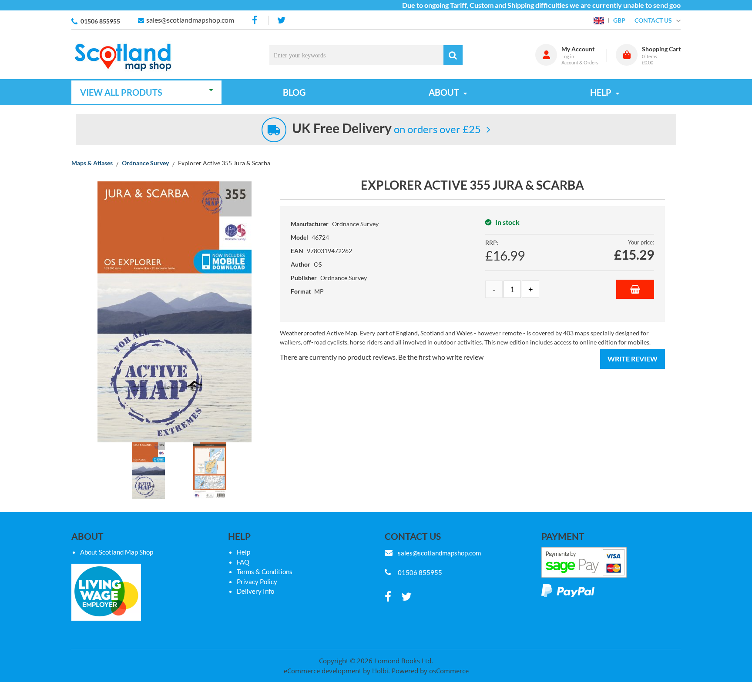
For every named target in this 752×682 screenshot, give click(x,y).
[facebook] (255, 20)
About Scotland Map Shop (116, 552)
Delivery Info (255, 591)
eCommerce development (322, 670)
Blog (294, 92)
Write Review (633, 358)
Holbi (380, 670)
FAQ (243, 562)
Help (243, 552)
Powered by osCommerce (430, 670)
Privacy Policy (257, 581)
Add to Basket (635, 289)
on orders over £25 (386, 129)
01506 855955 (100, 21)
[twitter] (281, 20)
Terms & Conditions (264, 571)
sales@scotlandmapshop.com (190, 20)
